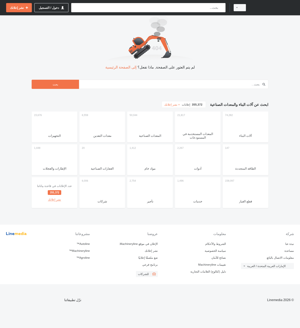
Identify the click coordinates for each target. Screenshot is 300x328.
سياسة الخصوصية (215, 250)
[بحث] (221, 7)
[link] (54, 192)
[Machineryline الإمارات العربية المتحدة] (272, 7)
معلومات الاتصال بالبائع (280, 257)
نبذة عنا (289, 243)
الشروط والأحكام (215, 243)
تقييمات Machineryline (212, 264)
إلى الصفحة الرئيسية (121, 67)
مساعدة (289, 250)
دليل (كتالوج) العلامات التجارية (208, 271)
